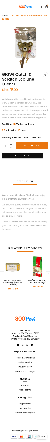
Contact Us (25, 389)
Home (5, 15)
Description (25, 181)
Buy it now (22, 155)
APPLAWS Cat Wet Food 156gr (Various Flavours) (12, 282)
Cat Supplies (25, 408)
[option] (25, 48)
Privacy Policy (25, 366)
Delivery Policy (25, 362)
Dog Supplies (25, 403)
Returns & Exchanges (25, 371)
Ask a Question (32, 137)
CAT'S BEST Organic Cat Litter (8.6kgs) (37, 281)
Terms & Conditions (25, 357)
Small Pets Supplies (25, 412)
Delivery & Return (11, 137)
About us (25, 385)
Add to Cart (32, 145)
